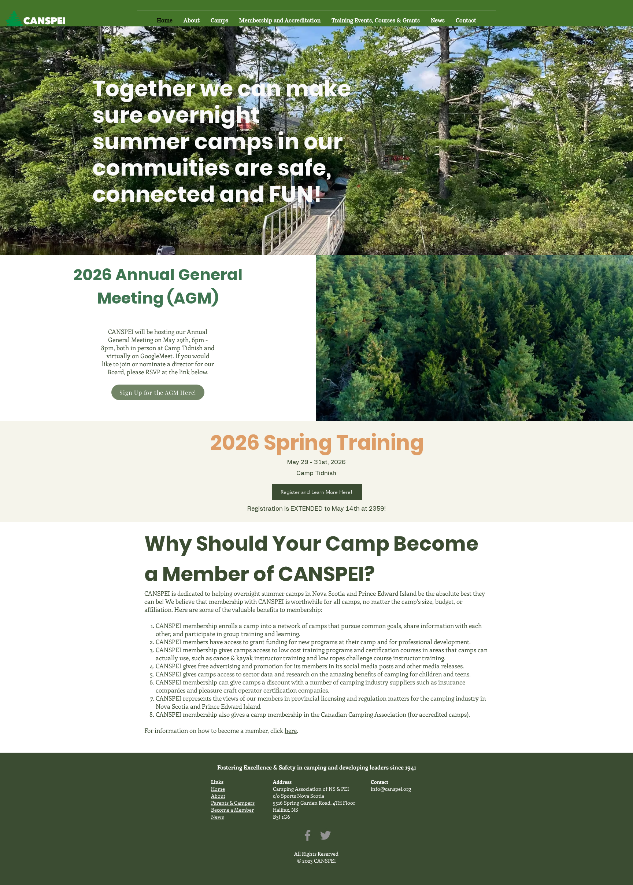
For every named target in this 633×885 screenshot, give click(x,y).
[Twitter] (325, 835)
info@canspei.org (391, 788)
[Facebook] (307, 835)
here (291, 730)
